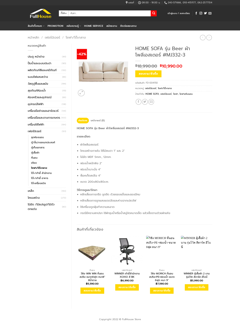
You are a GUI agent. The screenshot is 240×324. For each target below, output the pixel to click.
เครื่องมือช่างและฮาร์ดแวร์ (43, 111)
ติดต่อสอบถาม (128, 26)
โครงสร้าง (34, 198)
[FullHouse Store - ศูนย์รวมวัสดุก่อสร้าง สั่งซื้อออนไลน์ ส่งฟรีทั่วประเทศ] (41, 13)
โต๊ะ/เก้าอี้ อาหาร (39, 178)
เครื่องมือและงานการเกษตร (44, 118)
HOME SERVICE (93, 26)
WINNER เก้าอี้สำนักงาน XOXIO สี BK (127, 275)
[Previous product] (209, 37)
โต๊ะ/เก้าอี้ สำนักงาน (41, 173)
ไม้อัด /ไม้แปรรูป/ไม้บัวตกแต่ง (41, 206)
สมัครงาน (111, 26)
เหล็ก (31, 191)
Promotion (55, 26)
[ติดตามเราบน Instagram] (200, 13)
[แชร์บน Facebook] (138, 102)
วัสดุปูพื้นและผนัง (38, 84)
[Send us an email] (210, 13)
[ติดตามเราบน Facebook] (196, 13)
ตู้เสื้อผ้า (35, 153)
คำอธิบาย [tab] (82, 120)
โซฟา (175, 94)
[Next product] (202, 37)
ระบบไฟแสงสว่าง (38, 77)
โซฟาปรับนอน (186, 94)
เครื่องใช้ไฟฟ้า (36, 124)
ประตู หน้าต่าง (36, 57)
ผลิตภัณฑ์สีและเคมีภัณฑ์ (42, 70)
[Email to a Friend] (151, 102)
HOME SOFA (152, 94)
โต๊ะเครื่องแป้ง (38, 183)
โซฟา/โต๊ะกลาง (76, 37)
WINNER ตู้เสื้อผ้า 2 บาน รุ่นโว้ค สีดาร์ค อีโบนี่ (197, 275)
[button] (179, 13)
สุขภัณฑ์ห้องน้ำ (37, 91)
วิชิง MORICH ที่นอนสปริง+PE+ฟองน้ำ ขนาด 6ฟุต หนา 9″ (162, 277)
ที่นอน (34, 158)
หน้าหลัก (33, 37)
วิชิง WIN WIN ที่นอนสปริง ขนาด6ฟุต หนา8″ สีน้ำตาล (92, 277)
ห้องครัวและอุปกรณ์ (39, 97)
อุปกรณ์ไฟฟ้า (36, 104)
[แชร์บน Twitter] (145, 102)
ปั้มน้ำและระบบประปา (39, 63)
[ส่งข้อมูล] (154, 13)
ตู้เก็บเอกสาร (37, 147)
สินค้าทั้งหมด (35, 26)
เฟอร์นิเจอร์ (52, 37)
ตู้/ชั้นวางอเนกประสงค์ (43, 142)
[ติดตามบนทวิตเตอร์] (205, 13)
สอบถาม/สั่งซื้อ (148, 74)
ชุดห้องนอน (37, 137)
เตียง (34, 163)
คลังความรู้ (73, 26)
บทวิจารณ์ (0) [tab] (98, 120)
